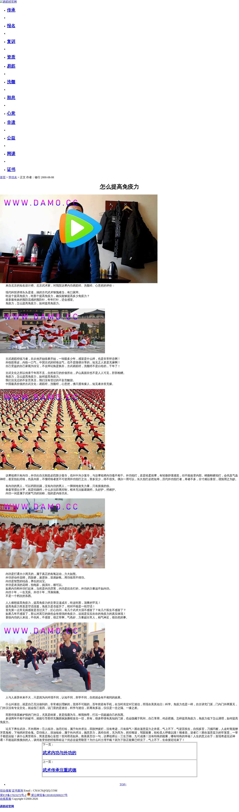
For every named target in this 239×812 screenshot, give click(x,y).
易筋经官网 (7, 806)
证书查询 (17, 790)
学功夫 (13, 177)
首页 (3, 177)
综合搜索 (5, 790)
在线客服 (5, 798)
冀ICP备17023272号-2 (13, 795)
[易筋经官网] (8, 1)
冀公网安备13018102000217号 (49, 795)
